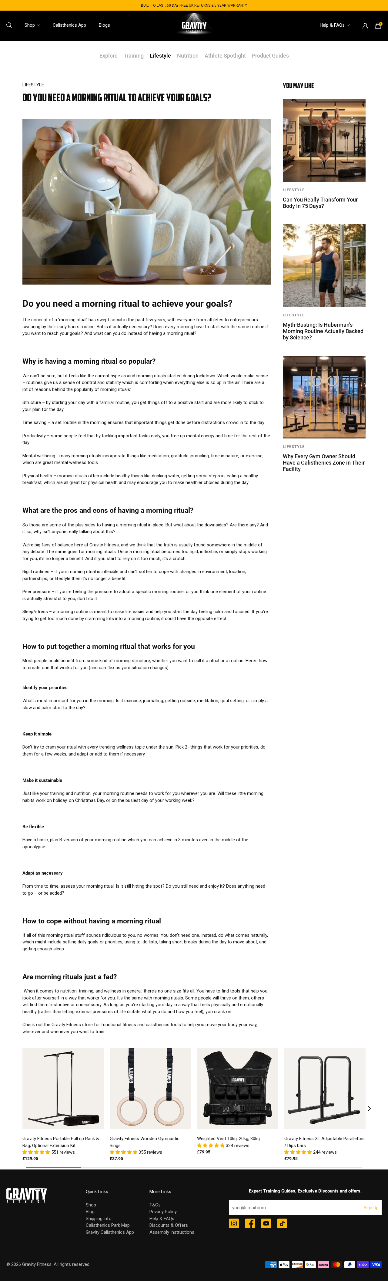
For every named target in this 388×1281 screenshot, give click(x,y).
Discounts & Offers (168, 1225)
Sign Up (371, 1207)
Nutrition (188, 55)
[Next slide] (365, 1108)
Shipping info (99, 1218)
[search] (9, 25)
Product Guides (270, 55)
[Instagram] (234, 1224)
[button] (36, 1152)
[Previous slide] (22, 1108)
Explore (108, 55)
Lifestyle (160, 55)
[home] (194, 25)
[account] (365, 25)
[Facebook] (250, 1224)
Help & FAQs (332, 25)
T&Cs (155, 1205)
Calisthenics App (69, 25)
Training (134, 55)
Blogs (104, 25)
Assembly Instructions (171, 1232)
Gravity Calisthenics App (110, 1232)
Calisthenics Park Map (108, 1225)
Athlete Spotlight (225, 55)
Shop (30, 25)
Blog (90, 1211)
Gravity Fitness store (72, 1024)
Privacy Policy (163, 1211)
